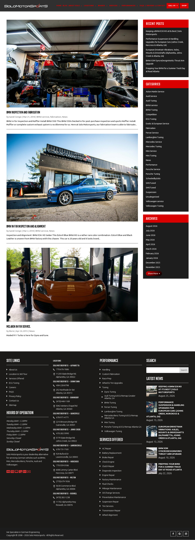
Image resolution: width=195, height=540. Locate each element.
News (65, 117)
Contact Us (14, 400)
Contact (161, 6)
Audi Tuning (151, 101)
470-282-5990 (62, 433)
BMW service (43, 117)
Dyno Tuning (110, 392)
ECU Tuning (151, 119)
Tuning (105, 387)
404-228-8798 (62, 385)
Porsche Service (153, 169)
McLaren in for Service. (18, 326)
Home (58, 6)
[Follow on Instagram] (186, 533)
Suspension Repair (110, 501)
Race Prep (106, 378)
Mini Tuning (151, 155)
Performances (128, 6)
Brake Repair (108, 457)
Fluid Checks (107, 484)
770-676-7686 (62, 369)
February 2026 (152, 253)
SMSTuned (151, 183)
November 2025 (153, 267)
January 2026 (152, 258)
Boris (11, 331)
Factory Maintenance (111, 479)
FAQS (142, 6)
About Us (13, 369)
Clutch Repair (108, 466)
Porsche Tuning (153, 174)
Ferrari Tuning (110, 407)
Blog (65, 6)
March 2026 (151, 249)
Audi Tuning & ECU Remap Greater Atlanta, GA (119, 397)
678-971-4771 (62, 417)
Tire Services (107, 506)
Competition (151, 114)
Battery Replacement (111, 453)
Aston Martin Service (155, 91)
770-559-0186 (62, 465)
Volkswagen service (155, 201)
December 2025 (153, 262)
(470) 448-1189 (63, 401)
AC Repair (106, 448)
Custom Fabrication (111, 374)
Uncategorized (152, 197)
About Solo (74, 6)
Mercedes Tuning (154, 146)
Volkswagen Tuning (154, 206)
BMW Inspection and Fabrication (23, 112)
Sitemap (12, 405)
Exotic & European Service (157, 123)
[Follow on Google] (179, 533)
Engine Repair (108, 475)
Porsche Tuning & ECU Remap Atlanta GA (122, 427)
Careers (12, 387)
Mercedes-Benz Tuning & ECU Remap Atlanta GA (121, 416)
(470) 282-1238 (63, 497)
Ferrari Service (152, 133)
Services (113, 6)
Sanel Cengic (15, 117)
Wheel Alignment (110, 515)
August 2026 (151, 226)
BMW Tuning (151, 110)
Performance (151, 165)
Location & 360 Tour (18, 374)
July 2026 (150, 230)
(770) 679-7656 (63, 481)
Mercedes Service (154, 142)
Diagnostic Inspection (111, 470)
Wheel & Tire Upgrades (112, 383)
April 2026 (150, 244)
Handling (106, 369)
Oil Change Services (111, 493)
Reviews (150, 6)
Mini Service (151, 151)
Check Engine (108, 462)
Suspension (151, 192)
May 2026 (150, 240)
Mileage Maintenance (112, 488)
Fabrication (55, 117)
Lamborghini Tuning (154, 137)
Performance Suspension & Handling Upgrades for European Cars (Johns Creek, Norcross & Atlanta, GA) (164, 42)
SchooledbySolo (153, 178)
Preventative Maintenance (114, 497)
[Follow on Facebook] (173, 533)
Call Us (171, 6)
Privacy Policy (15, 396)
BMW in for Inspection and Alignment (26, 226)
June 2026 (150, 235)
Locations (89, 6)
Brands (101, 6)
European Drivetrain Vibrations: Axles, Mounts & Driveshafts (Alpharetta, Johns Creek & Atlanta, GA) (164, 53)
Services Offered (16, 378)
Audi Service (151, 96)
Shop (184, 6)
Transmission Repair (111, 510)
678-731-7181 (62, 449)
